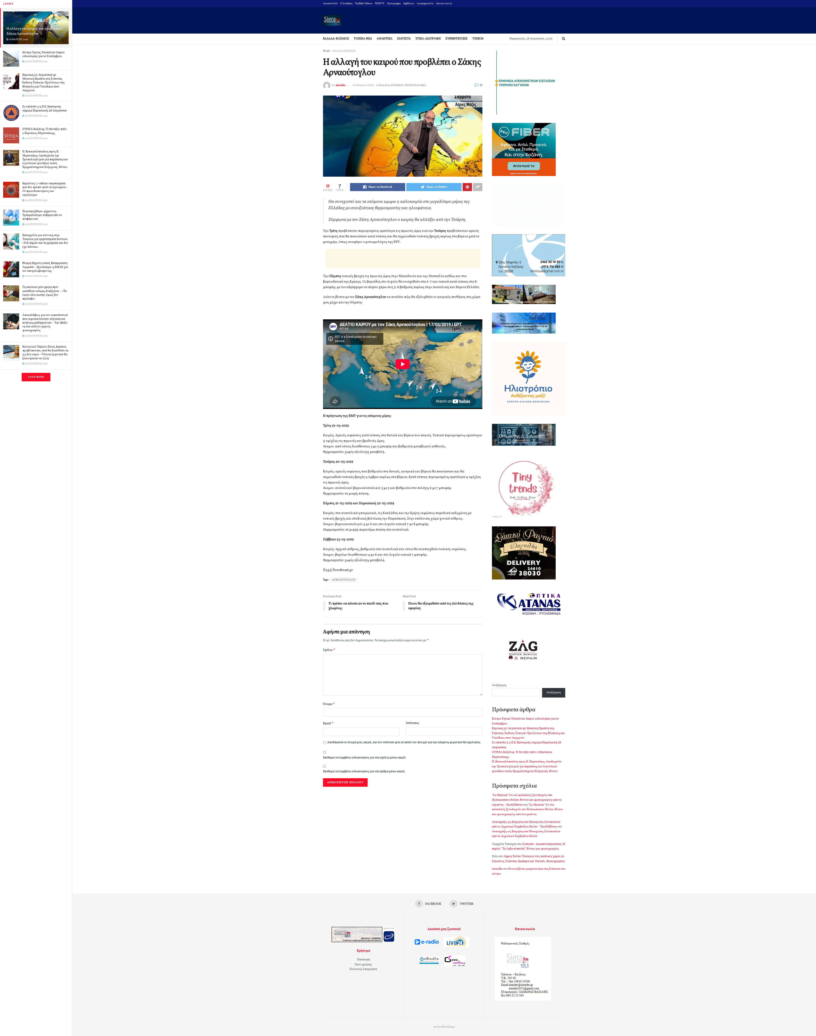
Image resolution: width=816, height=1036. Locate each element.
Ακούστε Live (330, 3)
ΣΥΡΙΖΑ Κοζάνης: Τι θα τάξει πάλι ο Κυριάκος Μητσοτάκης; (44, 131)
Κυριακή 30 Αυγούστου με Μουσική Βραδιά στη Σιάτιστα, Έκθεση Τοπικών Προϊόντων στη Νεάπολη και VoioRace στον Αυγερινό (43, 83)
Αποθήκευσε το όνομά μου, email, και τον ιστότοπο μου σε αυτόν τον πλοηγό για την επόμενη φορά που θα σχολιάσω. (404, 742)
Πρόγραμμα (394, 3)
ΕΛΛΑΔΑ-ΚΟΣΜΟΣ (336, 39)
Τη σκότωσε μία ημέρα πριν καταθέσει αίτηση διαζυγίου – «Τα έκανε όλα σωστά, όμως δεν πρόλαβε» (44, 293)
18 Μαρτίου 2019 (363, 85)
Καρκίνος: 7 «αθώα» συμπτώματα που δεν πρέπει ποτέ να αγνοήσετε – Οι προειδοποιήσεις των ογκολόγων (45, 189)
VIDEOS (477, 39)
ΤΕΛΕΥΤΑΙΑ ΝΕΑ (415, 85)
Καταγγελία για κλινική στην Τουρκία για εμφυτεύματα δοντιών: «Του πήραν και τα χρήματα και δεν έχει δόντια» (45, 241)
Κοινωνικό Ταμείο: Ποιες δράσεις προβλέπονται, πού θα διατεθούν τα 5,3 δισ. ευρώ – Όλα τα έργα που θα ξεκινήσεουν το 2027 (45, 353)
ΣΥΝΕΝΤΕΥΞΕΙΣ (456, 39)
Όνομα (329, 704)
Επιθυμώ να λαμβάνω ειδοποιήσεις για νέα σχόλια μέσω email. (364, 758)
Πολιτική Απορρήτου (363, 969)
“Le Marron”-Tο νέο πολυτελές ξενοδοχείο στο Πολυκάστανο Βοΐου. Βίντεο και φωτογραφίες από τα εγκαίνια (527, 809)
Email (328, 723)
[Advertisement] (402, 258)
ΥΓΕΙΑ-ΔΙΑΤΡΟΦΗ (428, 39)
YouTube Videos (363, 3)
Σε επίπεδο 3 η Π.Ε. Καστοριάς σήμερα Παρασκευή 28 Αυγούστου (44, 109)
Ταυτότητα (363, 960)
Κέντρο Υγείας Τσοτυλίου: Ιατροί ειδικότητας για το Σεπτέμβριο (43, 54)
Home (326, 51)
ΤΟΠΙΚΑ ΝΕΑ (363, 39)
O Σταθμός (346, 3)
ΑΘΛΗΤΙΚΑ (384, 39)
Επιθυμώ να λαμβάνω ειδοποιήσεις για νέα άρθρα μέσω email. (364, 772)
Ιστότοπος (412, 723)
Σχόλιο (329, 650)
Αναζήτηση (499, 685)
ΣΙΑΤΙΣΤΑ (404, 39)
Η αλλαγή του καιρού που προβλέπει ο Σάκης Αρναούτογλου (34, 31)
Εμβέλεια (408, 3)
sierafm (340, 85)
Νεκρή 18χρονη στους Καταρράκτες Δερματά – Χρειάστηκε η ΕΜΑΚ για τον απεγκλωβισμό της (45, 267)
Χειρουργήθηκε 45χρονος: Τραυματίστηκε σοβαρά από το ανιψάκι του (42, 215)
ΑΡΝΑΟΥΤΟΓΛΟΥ (344, 580)
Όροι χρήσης (363, 965)
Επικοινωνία (444, 3)
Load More (36, 377)
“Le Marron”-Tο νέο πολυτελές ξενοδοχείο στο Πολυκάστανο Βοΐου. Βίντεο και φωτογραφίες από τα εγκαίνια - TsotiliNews (526, 800)
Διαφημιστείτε (425, 3)
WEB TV (379, 3)
